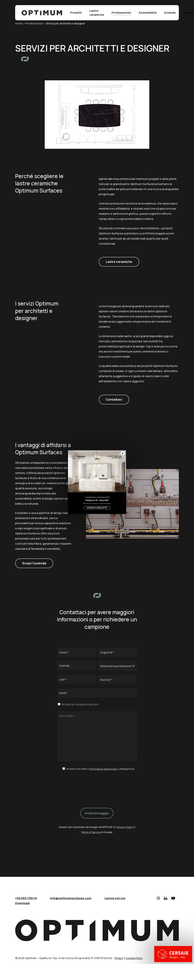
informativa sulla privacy (103, 769)
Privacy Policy (125, 827)
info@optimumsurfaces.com (70, 898)
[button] (119, 262)
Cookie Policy (134, 958)
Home (19, 23)
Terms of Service (91, 832)
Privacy (118, 958)
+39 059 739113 (26, 898)
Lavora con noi (115, 898)
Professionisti (34, 23)
